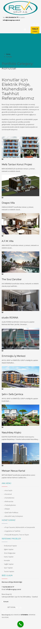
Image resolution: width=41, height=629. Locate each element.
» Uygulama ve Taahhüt (12, 531)
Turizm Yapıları (9, 571)
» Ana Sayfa (8, 490)
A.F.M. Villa (7, 241)
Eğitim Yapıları (8, 549)
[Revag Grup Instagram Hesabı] (37, 24)
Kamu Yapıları (8, 557)
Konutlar (7, 560)
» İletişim (7, 509)
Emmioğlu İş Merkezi (14, 356)
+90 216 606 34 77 (11, 17)
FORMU (35, 30)
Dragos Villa (8, 202)
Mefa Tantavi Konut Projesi (17, 164)
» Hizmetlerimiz (9, 498)
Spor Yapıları (8, 568)
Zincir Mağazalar (9, 553)
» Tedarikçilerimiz (10, 505)
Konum (5, 602)
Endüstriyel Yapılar (10, 546)
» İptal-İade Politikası (11, 512)
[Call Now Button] (20, 624)
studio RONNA (10, 317)
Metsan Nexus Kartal (13, 470)
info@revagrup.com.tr (11, 20)
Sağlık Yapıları (9, 564)
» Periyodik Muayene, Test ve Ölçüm (16, 535)
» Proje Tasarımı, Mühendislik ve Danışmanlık (19, 527)
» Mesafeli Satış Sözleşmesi (13, 516)
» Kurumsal (8, 494)
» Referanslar (8, 501)
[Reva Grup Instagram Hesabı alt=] (20, 607)
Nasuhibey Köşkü (11, 432)
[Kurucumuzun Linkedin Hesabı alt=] (17, 607)
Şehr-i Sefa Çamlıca (12, 394)
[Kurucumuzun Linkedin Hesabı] (34, 24)
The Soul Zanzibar (12, 279)
